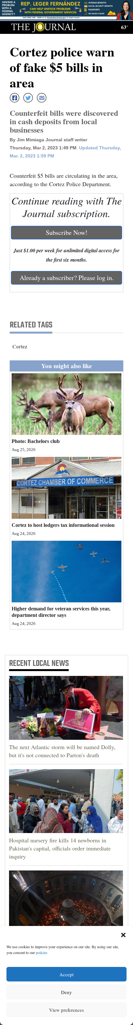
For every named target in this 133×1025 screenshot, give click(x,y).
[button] (123, 934)
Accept (66, 974)
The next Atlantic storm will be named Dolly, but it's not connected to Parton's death (62, 751)
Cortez (19, 346)
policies (41, 952)
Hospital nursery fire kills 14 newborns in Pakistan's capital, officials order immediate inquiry (60, 848)
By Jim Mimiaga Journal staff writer (48, 139)
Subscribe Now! (66, 232)
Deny (66, 992)
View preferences (66, 1010)
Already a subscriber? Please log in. (67, 277)
